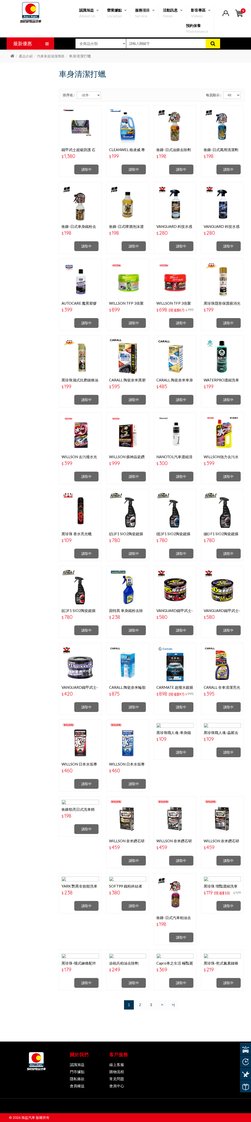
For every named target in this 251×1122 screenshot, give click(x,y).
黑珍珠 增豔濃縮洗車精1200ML (221, 888)
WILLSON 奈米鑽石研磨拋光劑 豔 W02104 (127, 843)
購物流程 (116, 1071)
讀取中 (86, 169)
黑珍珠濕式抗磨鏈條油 (80, 380)
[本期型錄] (245, 1086)
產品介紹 (26, 56)
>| (173, 1005)
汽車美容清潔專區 (50, 56)
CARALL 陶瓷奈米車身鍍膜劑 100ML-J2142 (174, 382)
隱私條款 (77, 1079)
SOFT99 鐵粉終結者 (125, 886)
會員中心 (116, 1086)
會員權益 (77, 1086)
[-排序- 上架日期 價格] (89, 95)
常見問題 (116, 1079)
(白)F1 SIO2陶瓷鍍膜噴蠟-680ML (126, 536)
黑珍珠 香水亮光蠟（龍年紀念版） (77, 536)
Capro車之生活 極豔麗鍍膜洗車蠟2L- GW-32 (174, 965)
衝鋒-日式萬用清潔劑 (221, 149)
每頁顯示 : (213, 95)
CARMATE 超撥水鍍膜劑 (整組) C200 (174, 689)
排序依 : (69, 95)
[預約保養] (245, 1074)
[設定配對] (245, 1049)
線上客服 (116, 1064)
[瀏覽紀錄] (245, 1061)
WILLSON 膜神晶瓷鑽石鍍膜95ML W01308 (127, 459)
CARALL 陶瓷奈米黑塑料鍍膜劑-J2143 (127, 382)
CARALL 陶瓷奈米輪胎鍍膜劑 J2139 (127, 689)
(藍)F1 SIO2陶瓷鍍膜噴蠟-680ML (173, 536)
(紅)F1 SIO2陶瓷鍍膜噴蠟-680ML (79, 612)
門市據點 (77, 1071)
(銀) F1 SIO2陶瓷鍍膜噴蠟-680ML (221, 536)
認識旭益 (77, 1064)
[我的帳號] (225, 16)
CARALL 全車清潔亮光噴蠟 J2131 (222, 689)
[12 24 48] (231, 95)
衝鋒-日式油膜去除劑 (173, 149)
